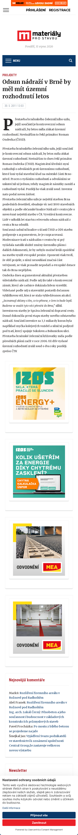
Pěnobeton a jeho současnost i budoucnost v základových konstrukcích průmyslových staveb (37, 717)
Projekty (9, 75)
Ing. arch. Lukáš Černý (24, 712)
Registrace (59, 10)
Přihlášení (36, 10)
